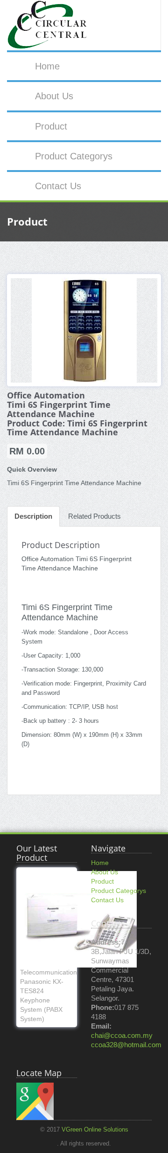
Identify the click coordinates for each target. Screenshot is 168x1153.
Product (51, 126)
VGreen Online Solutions (95, 1129)
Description (33, 516)
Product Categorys (73, 156)
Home (47, 66)
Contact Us (58, 186)
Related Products (94, 516)
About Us (54, 96)
